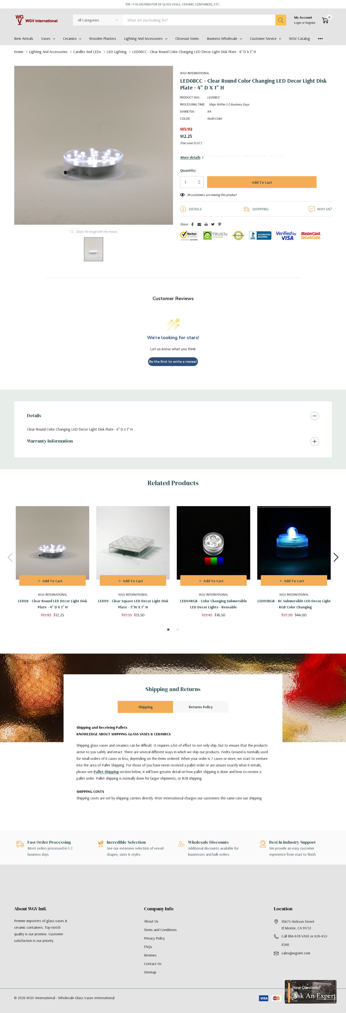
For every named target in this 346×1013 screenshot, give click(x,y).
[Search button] (280, 20)
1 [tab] (168, 629)
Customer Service (263, 38)
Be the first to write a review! (173, 361)
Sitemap (150, 972)
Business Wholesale (222, 38)
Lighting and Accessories (143, 38)
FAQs (148, 946)
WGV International (194, 73)
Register (311, 22)
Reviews (150, 955)
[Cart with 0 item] (325, 20)
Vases (45, 38)
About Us (151, 921)
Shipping (145, 706)
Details (34, 415)
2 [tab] (178, 629)
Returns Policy (201, 706)
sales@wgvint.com (296, 953)
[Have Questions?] (311, 992)
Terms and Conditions (160, 929)
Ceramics (70, 38)
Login (298, 22)
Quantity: (188, 170)
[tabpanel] (52, 557)
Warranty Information (50, 441)
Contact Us (152, 963)
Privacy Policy (154, 938)
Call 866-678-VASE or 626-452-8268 (305, 940)
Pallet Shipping (106, 771)
